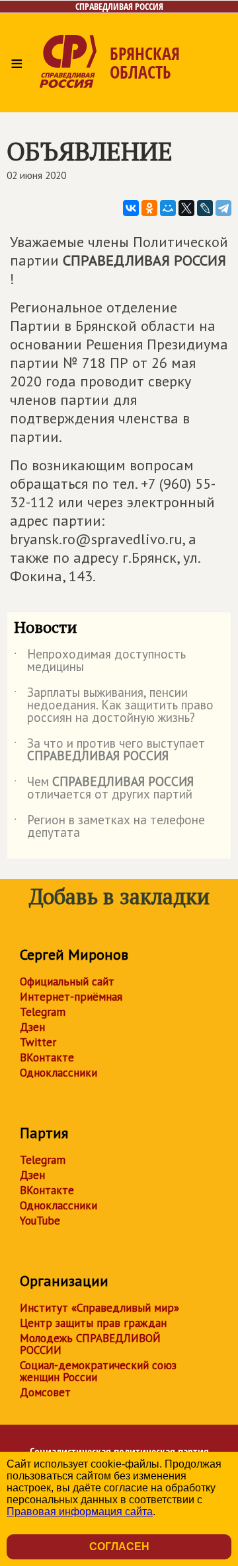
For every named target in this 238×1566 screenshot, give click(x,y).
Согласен (119, 1546)
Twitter (38, 1042)
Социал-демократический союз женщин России (98, 1371)
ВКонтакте (47, 1057)
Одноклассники (58, 1073)
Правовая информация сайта (80, 1511)
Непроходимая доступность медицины (100, 661)
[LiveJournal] (205, 208)
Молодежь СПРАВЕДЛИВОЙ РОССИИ (90, 1344)
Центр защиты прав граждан (93, 1323)
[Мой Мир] (168, 208)
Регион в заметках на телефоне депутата (109, 827)
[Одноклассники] (149, 208)
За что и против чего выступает (109, 750)
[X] (186, 208)
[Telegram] (223, 208)
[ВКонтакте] (131, 208)
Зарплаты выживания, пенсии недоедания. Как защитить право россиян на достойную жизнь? (114, 705)
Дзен (32, 1027)
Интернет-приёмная (71, 997)
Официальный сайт (67, 981)
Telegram (42, 1012)
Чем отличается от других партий (104, 788)
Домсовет (45, 1392)
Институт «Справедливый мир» (99, 1308)
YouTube (40, 1221)
